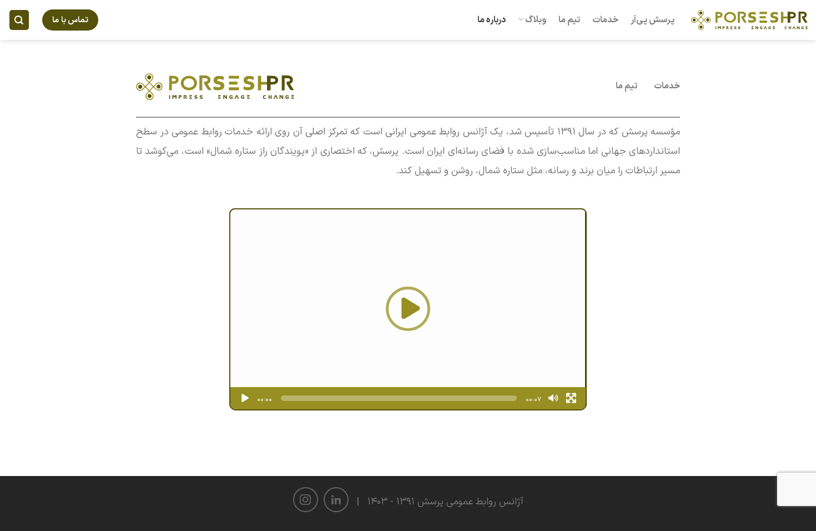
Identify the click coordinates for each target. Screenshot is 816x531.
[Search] (19, 20)
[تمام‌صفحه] (571, 398)
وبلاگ (535, 20)
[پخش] (244, 398)
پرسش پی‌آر (652, 20)
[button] (408, 309)
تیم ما (569, 20)
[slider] (398, 398)
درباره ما (491, 20)
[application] (407, 308)
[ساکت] (553, 398)
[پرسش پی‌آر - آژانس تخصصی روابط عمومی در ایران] (749, 19)
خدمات (605, 20)
